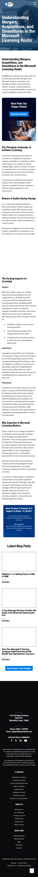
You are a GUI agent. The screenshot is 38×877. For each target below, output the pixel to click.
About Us (19, 804)
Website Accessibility (24, 866)
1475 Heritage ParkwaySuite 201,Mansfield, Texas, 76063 (19, 718)
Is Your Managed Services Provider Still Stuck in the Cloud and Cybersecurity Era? (19, 612)
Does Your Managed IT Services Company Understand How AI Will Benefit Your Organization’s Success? (18, 651)
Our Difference (19, 812)
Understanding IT (19, 836)
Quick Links (19, 831)
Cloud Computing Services (19, 783)
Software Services (19, 795)
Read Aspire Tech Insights (19, 668)
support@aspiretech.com (22, 731)
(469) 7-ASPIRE (22, 729)
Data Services (19, 789)
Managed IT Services (19, 777)
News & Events (19, 839)
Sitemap (13, 863)
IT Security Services (19, 780)
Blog (19, 842)
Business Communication (19, 798)
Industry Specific (19, 786)
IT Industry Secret (19, 816)
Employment (19, 822)
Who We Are (19, 809)
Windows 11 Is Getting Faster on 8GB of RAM (18, 575)
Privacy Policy (22, 863)
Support (19, 848)
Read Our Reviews (19, 114)
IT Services (19, 772)
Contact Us (19, 845)
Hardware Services (19, 792)
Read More (6, 582)
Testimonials (19, 819)
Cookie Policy (11, 866)
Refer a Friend (19, 825)
